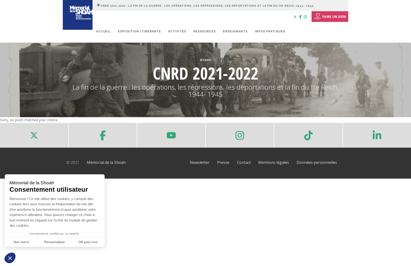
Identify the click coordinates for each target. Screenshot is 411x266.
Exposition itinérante (139, 31)
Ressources (204, 31)
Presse (223, 162)
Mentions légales (273, 162)
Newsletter (200, 162)
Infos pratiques (270, 31)
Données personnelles (317, 162)
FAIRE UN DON (334, 16)
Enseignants (235, 31)
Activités (177, 31)
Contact (244, 162)
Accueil (103, 31)
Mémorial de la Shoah (106, 162)
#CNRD (205, 60)
